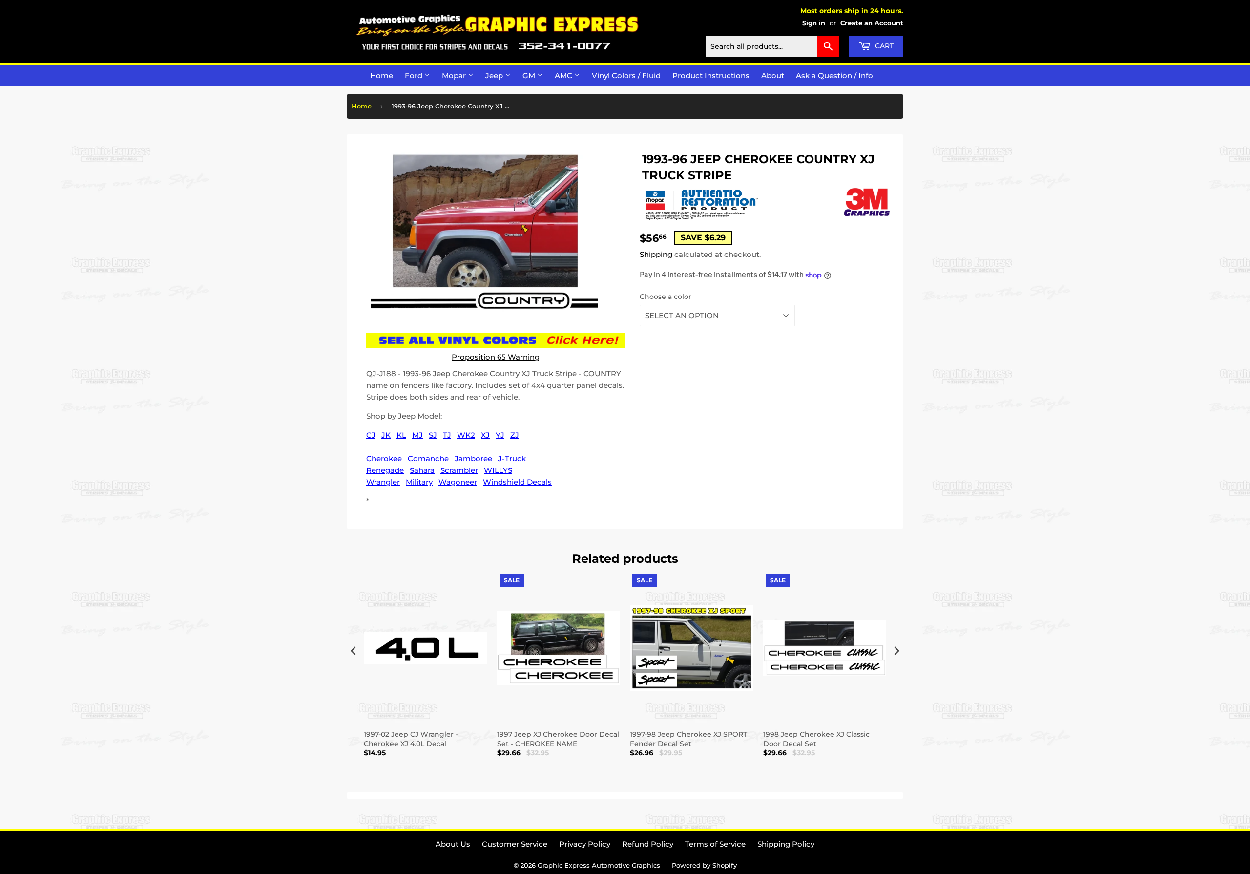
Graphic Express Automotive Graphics (599, 865)
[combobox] (772, 46)
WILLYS (498, 470)
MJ (417, 435)
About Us (453, 844)
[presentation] (353, 651)
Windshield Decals (517, 482)
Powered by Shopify (704, 865)
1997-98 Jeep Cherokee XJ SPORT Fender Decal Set (688, 738)
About (772, 75)
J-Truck (512, 458)
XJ (485, 435)
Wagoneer (457, 482)
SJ (433, 435)
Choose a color (665, 296)
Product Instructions (711, 75)
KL (401, 435)
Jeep (495, 75)
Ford (414, 75)
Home (381, 75)
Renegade (385, 470)
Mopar (455, 75)
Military (419, 482)
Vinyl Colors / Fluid (626, 75)
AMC (564, 75)
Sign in (813, 23)
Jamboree (473, 458)
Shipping (656, 254)
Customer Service (514, 844)
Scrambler (459, 470)
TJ (447, 435)
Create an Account (871, 23)
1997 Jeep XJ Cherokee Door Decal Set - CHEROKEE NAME (558, 738)
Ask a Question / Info (834, 75)
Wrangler (383, 482)
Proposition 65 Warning (496, 357)
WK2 (466, 435)
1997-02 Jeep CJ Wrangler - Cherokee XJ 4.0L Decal (411, 738)
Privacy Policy (584, 844)
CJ (370, 435)
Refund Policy (647, 844)
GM (529, 75)
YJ (500, 435)
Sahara (422, 470)
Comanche (428, 458)
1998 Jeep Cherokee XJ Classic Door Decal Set (816, 738)
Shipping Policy (785, 844)
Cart (883, 46)
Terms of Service (715, 844)
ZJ (514, 435)
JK (386, 435)
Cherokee (384, 458)
